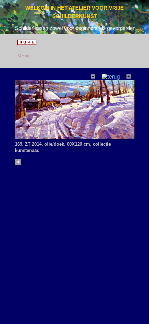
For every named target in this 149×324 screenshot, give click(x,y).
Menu (22, 55)
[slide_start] (19, 163)
